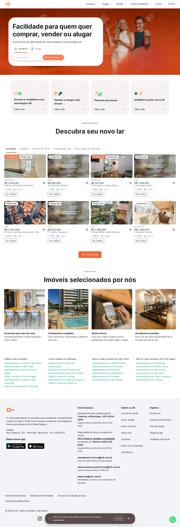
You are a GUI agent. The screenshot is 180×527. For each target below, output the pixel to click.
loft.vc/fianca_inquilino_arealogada (96, 438)
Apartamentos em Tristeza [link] (149, 379)
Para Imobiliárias (139, 4)
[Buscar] (53, 57)
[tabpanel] (56, 57)
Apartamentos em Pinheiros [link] (106, 369)
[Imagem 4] (30, 175)
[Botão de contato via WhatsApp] (172, 519)
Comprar (90, 4)
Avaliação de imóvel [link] (160, 439)
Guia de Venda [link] (157, 426)
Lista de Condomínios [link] (160, 419)
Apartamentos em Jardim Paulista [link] (109, 363)
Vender (120, 4)
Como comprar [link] (128, 426)
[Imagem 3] (28, 175)
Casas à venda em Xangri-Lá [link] (62, 383)
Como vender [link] (128, 419)
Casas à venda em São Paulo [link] (18, 366)
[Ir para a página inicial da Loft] (9, 4)
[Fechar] (129, 518)
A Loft (158, 4)
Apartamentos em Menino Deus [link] (152, 366)
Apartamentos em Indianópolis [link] (107, 373)
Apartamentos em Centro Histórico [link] (153, 376)
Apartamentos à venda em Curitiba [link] (65, 373)
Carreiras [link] (125, 439)
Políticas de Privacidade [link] (41, 495)
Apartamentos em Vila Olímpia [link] (107, 379)
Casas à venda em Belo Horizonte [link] (21, 386)
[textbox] (39, 57)
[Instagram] (40, 519)
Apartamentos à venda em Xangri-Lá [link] (66, 379)
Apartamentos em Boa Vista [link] (150, 373)
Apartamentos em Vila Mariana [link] (107, 366)
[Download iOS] (36, 446)
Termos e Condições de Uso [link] (71, 495)
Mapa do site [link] (156, 433)
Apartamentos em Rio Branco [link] (151, 369)
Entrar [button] (171, 4)
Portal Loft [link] (155, 413)
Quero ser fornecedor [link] (132, 445)
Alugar (105, 4)
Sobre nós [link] (126, 433)
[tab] (21, 49)
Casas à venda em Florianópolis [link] (64, 369)
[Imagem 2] (26, 175)
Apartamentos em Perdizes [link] (105, 376)
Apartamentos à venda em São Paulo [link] (23, 363)
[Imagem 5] (32, 175)
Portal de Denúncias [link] (15, 495)
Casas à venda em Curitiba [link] (61, 376)
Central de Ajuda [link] (129, 413)
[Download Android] (16, 446)
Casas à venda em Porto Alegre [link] (20, 376)
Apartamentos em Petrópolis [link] (150, 363)
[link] (90, 254)
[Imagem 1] (25, 175)
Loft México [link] (127, 452)
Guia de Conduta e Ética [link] (17, 501)
